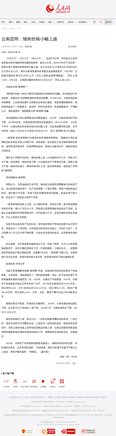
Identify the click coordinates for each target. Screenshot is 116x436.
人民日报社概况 (14, 397)
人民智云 (52, 387)
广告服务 (49, 397)
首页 (3, 22)
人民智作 (62, 387)
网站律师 (88, 397)
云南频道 (12, 28)
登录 (109, 22)
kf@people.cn (37, 406)
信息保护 (96, 397)
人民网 (4, 28)
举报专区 (60, 22)
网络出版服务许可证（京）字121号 (77, 415)
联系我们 (104, 397)
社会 (19, 28)
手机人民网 (25, 387)
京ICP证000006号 (97, 415)
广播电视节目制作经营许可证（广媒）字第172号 (87, 410)
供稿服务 (65, 397)
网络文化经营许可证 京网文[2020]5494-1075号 (47, 415)
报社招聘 (34, 397)
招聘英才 (42, 397)
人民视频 (43, 387)
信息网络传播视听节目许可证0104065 (17, 415)
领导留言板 (34, 387)
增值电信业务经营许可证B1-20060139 (55, 410)
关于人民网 (25, 397)
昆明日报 (28, 47)
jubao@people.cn (80, 402)
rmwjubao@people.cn (89, 406)
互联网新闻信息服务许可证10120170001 (26, 410)
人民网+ (15, 387)
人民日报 (6, 387)
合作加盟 (57, 397)
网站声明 (81, 397)
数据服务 (73, 397)
